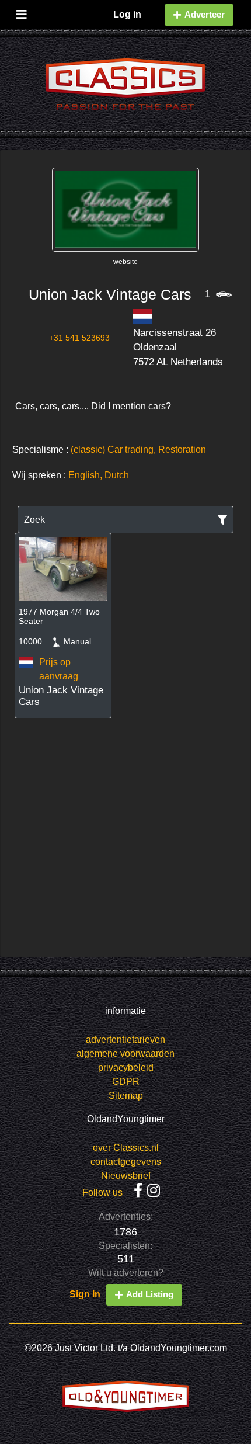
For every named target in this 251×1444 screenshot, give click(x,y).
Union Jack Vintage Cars (110, 294)
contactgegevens (125, 1162)
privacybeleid (126, 1067)
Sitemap (126, 1096)
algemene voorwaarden (125, 1053)
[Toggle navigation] (21, 11)
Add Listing (149, 1294)
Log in (127, 14)
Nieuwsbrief (126, 1176)
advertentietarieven (125, 1039)
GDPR (126, 1082)
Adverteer (204, 14)
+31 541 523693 (79, 337)
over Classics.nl (126, 1148)
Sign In (84, 1294)
